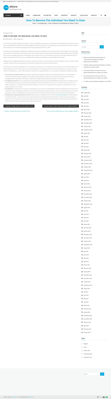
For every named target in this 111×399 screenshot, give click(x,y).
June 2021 (86, 295)
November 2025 (88, 123)
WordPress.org (88, 357)
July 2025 (86, 136)
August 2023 (87, 207)
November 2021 (88, 278)
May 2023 (86, 217)
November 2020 (88, 319)
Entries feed (87, 350)
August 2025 (87, 133)
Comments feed (88, 354)
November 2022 (88, 238)
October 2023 (87, 200)
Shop (56, 15)
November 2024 (88, 163)
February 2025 (87, 153)
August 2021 (87, 288)
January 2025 (87, 157)
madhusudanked (8, 39)
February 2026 (87, 113)
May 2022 (86, 258)
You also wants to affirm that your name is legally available (60, 106)
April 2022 (86, 261)
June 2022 (86, 255)
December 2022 (88, 234)
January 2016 (87, 332)
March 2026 (87, 109)
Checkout (64, 15)
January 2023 (87, 231)
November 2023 (88, 197)
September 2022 (88, 244)
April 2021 (86, 302)
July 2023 (86, 211)
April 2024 (86, 180)
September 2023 (88, 204)
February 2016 (87, 329)
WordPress (31, 397)
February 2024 (87, 187)
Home (28, 15)
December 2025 (88, 119)
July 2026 (86, 96)
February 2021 (87, 309)
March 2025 (87, 150)
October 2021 (87, 282)
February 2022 (87, 268)
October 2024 (87, 167)
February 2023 (87, 228)
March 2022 (87, 265)
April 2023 (86, 221)
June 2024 (86, 177)
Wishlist (74, 15)
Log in (85, 347)
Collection (84, 15)
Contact (94, 15)
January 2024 (87, 190)
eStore (13, 6)
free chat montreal (60, 95)
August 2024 (87, 173)
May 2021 (86, 298)
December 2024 (88, 160)
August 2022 (87, 248)
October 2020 (87, 322)
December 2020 (88, 315)
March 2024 (87, 184)
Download (36, 15)
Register (86, 344)
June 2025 (86, 140)
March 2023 (87, 224)
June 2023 (86, 214)
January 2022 (87, 271)
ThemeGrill (15, 397)
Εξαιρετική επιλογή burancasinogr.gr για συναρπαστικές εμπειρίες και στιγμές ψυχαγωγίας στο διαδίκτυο (94, 59)
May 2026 (86, 103)
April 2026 (86, 106)
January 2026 (87, 116)
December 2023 (88, 194)
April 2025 (86, 146)
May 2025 (86, 143)
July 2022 (86, 251)
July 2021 (86, 292)
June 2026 (86, 99)
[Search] (102, 46)
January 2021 (87, 312)
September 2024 (88, 170)
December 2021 (88, 275)
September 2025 (88, 130)
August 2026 (87, 92)
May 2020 (86, 325)
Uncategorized (42, 23)
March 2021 (87, 305)
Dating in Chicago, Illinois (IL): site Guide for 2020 (19, 106)
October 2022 (87, 241)
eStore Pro (47, 15)
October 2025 (87, 126)
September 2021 (88, 285)
